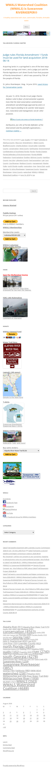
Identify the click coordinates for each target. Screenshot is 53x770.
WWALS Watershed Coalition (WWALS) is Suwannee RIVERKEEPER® (26, 8)
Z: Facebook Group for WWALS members (21, 517)
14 (31, 715)
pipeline (38, 649)
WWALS (35, 172)
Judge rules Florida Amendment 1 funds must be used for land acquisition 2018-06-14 (25, 57)
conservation (14, 148)
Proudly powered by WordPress (13, 765)
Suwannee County (32, 169)
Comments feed (9, 748)
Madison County (26, 163)
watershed (27, 172)
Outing (25, 648)
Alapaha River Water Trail (36, 627)
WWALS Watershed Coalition (19, 686)
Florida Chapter (41, 151)
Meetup (14, 509)
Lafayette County (22, 160)
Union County (17, 172)
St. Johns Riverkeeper (17, 169)
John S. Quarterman (15, 641)
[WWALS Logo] (12, 478)
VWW (35, 670)
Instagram (10, 506)
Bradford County (9, 146)
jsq (34, 175)
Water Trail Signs (10, 342)
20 (24, 718)
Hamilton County (31, 639)
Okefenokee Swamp (11, 649)
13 (24, 715)
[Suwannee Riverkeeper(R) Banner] (31, 478)
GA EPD (7, 638)
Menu (26, 27)
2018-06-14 (43, 140)
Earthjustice (34, 148)
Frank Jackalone (17, 157)
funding (27, 157)
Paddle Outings (9, 213)
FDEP (6, 635)
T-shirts (6, 402)
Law (22, 140)
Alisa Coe (18, 143)
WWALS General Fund (12, 331)
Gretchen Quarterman (13, 639)
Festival (14, 635)
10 (4, 715)
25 (10, 721)
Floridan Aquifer (39, 635)
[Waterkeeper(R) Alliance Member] (9, 484)
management (37, 163)
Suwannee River (16, 661)
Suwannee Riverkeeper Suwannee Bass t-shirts (12, 425)
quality (20, 166)
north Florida (12, 166)
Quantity (26, 652)
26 (17, 721)
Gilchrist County (36, 157)
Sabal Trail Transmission (15, 654)
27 (24, 721)
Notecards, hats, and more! (14, 443)
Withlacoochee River (21, 678)
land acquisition (35, 160)
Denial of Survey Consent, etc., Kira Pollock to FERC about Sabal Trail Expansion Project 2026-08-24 (25, 568)
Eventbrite (7, 499)
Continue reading (13, 131)
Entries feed (7, 745)
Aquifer (7, 629)
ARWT (16, 629)
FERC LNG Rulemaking (12, 298)
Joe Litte (12, 160)
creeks (40, 632)
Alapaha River (13, 626)
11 (10, 715)
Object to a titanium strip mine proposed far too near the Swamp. (17, 289)
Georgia (21, 637)
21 (31, 718)
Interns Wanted (9, 205)
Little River (10, 643)
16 (44, 715)
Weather (34, 674)
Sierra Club (41, 166)
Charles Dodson (22, 146)
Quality (27, 140)
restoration (28, 166)
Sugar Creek (41, 659)
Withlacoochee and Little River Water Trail (25, 676)
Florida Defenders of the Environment (17, 154)
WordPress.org (8, 751)
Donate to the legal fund (13, 397)
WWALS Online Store (12, 431)
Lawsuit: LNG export (11, 372)
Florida (32, 151)
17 (4, 718)
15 (37, 715)
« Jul (4, 727)
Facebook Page (11, 502)
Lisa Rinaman (14, 163)
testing (9, 670)
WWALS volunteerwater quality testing (12, 246)
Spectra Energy (10, 659)
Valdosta (22, 670)
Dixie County (24, 148)
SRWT (30, 659)
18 (10, 718)
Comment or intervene (12, 318)
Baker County (39, 143)
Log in (5, 742)
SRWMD (22, 659)
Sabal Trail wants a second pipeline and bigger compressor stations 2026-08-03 (25, 598)
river (34, 166)
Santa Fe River (35, 654)
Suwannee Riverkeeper (21, 666)
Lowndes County (29, 643)
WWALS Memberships (12, 227)
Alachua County (9, 143)
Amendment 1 (28, 143)
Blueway (27, 629)
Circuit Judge (32, 146)
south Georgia (20, 656)
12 (17, 715)
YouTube (9, 513)
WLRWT (9, 681)
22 (37, 718)
